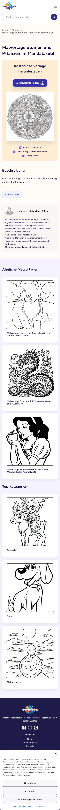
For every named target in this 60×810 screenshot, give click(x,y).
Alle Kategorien (30, 742)
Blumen (16, 30)
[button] (55, 753)
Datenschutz (32, 806)
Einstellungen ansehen (30, 799)
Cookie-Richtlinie (19, 806)
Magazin (30, 746)
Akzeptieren (30, 783)
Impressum (43, 806)
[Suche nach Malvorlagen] (54, 17)
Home (5, 30)
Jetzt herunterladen (27, 82)
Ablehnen (30, 791)
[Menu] (55, 6)
